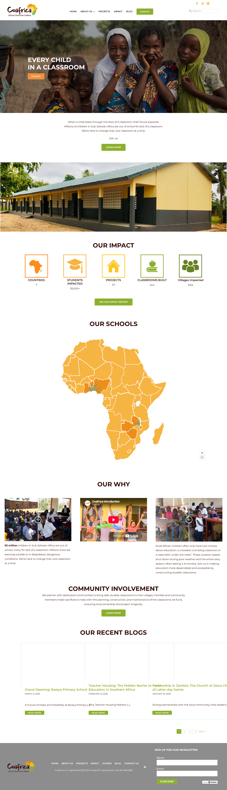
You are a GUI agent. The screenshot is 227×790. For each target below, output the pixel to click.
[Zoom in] (202, 453)
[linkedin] (208, 3)
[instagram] (202, 3)
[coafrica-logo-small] (22, 4)
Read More (34, 713)
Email (160, 768)
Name (160, 757)
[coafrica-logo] (21, 761)
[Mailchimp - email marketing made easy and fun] (210, 782)
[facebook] (197, 3)
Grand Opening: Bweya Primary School (56, 689)
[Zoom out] (202, 457)
